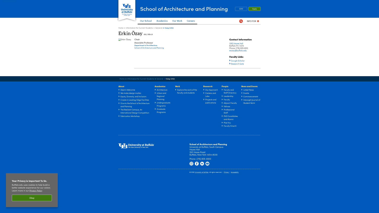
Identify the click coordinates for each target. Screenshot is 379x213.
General (158, 28)
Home (120, 28)
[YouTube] (207, 164)
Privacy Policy (35, 191)
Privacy (226, 172)
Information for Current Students (139, 28)
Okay (31, 198)
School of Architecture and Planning (184, 8)
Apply (254, 9)
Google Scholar (238, 61)
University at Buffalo (201, 172)
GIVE (241, 9)
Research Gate (237, 64)
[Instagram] (191, 164)
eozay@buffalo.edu (238, 51)
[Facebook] (197, 164)
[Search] (241, 21)
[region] (32, 190)
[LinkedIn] (202, 164)
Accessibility (235, 172)
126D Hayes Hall (236, 44)
